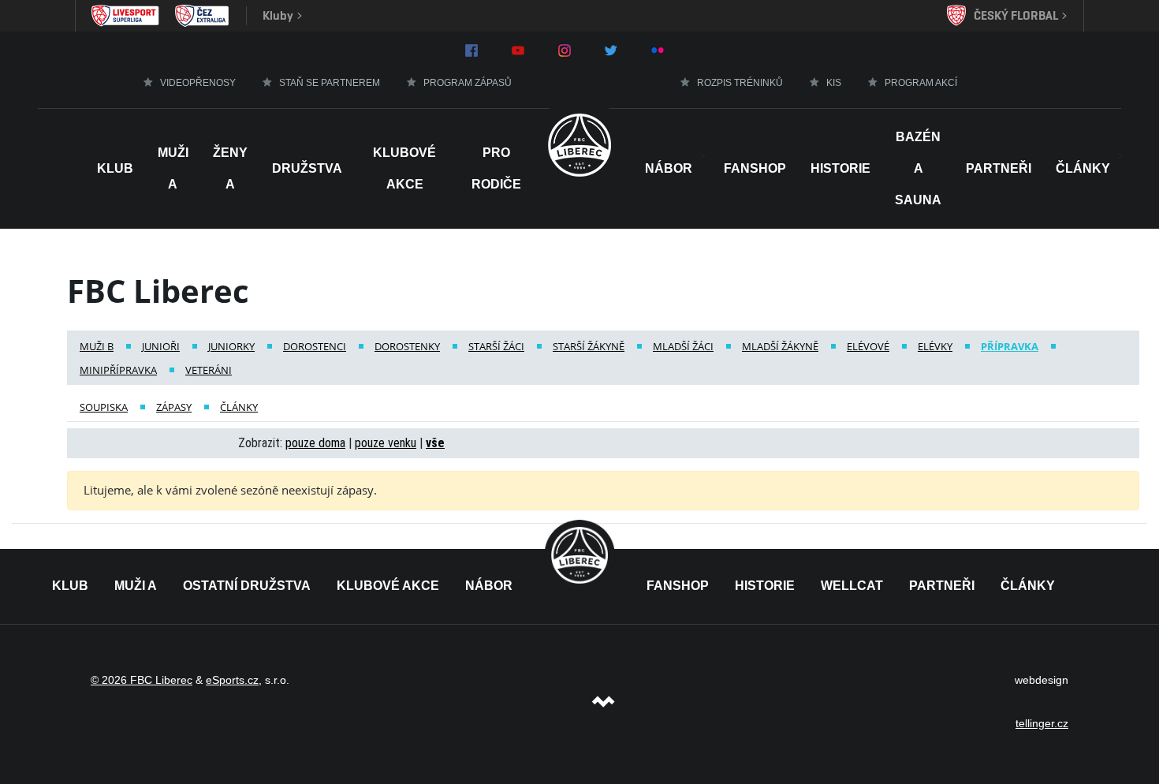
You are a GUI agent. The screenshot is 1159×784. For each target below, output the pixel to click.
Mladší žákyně (780, 346)
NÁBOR (668, 168)
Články (1083, 168)
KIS (833, 82)
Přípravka (1009, 346)
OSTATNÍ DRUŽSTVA (247, 585)
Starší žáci (496, 346)
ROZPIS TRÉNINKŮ (740, 82)
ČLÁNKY (1028, 585)
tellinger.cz (1042, 723)
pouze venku (385, 442)
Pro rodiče (496, 168)
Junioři (161, 346)
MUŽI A (135, 585)
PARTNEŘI (942, 585)
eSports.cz (232, 680)
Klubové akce (404, 168)
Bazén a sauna (918, 168)
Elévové (868, 346)
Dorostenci (314, 346)
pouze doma (315, 442)
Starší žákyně (588, 346)
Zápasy (174, 407)
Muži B (97, 346)
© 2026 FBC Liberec (141, 680)
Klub (115, 168)
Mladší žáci (683, 346)
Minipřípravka (118, 370)
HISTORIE (840, 168)
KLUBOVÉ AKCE (388, 585)
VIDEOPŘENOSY (198, 82)
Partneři (998, 168)
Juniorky (231, 346)
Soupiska (104, 407)
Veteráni (208, 370)
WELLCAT (852, 585)
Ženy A (230, 168)
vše (435, 442)
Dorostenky (407, 346)
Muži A (173, 168)
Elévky (935, 346)
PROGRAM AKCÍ (921, 82)
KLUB (70, 585)
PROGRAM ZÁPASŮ (467, 82)
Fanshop (755, 168)
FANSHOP (678, 585)
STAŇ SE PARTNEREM (329, 82)
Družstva (307, 168)
